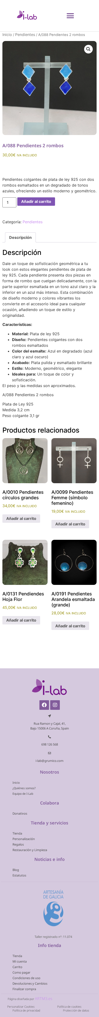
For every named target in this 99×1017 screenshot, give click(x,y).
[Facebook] (44, 705)
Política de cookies (69, 1006)
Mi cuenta (19, 961)
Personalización (23, 839)
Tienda (17, 833)
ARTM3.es (43, 998)
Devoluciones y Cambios (29, 983)
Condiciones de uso (26, 978)
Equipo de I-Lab (22, 794)
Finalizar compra (24, 989)
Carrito (17, 967)
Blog (15, 870)
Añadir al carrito (36, 201)
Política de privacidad (26, 1010)
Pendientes (25, 34)
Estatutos (19, 875)
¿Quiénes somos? (24, 788)
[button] (70, 16)
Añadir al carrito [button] (21, 518)
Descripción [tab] (20, 237)
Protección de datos (76, 1010)
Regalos (18, 844)
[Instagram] (55, 705)
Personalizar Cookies (21, 1006)
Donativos (19, 813)
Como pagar (21, 972)
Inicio (7, 34)
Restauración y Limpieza (29, 850)
